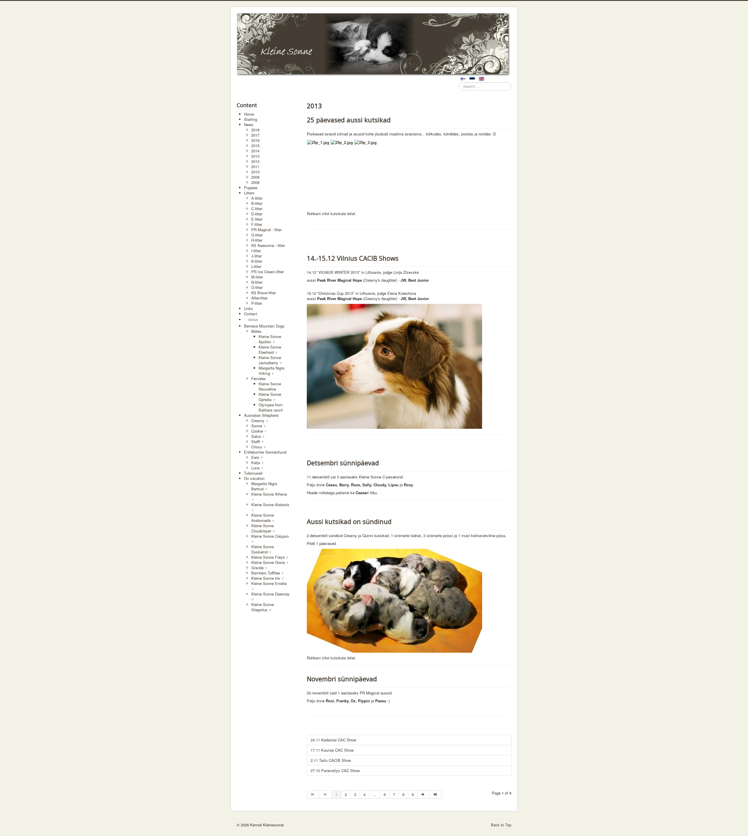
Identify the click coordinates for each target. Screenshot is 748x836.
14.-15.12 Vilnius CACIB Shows (353, 258)
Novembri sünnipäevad (342, 678)
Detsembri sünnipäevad (343, 462)
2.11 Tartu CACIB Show (331, 760)
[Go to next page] (424, 794)
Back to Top (501, 825)
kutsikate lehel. (343, 213)
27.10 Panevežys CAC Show (335, 770)
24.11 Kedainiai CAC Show (333, 740)
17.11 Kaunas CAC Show (332, 750)
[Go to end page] (436, 794)
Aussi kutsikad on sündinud (349, 521)
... (374, 794)
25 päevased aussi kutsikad (349, 119)
